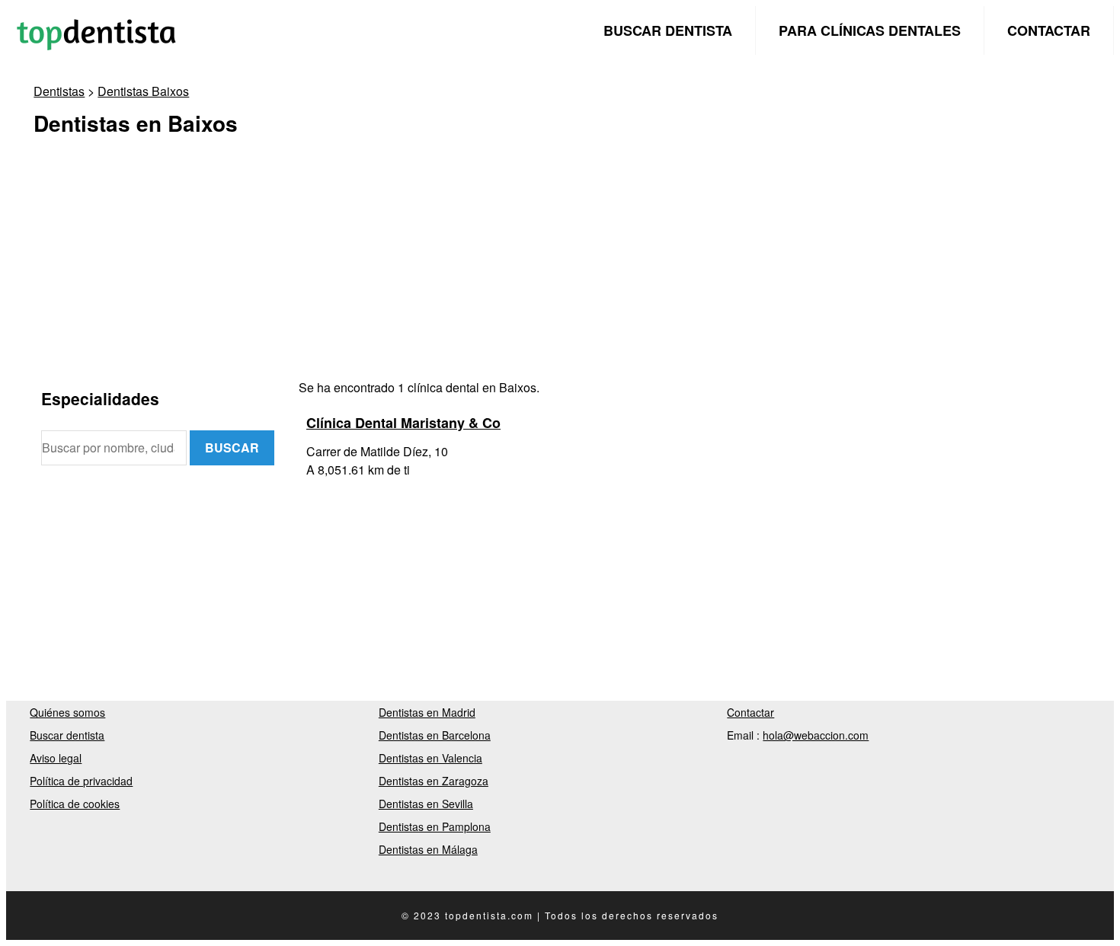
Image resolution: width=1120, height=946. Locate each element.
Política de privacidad (81, 780)
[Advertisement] (498, 272)
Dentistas (59, 91)
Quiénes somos (67, 712)
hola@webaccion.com (816, 735)
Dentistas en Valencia (430, 757)
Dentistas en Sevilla (426, 803)
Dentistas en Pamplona (435, 826)
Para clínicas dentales (870, 30)
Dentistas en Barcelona (435, 735)
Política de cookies (75, 803)
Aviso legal (56, 757)
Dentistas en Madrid (427, 712)
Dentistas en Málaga (428, 849)
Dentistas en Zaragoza (433, 780)
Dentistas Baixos (143, 91)
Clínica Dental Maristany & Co (403, 423)
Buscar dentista (667, 30)
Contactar (1048, 30)
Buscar (232, 447)
